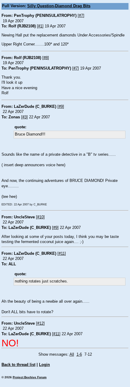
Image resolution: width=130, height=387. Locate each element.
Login (44, 365)
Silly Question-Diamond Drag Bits (58, 6)
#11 (62, 253)
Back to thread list (18, 365)
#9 (61, 107)
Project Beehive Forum (30, 377)
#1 (40, 26)
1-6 (79, 354)
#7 (81, 16)
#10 (40, 217)
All (72, 354)
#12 (40, 323)
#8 (46, 58)
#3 (24, 117)
